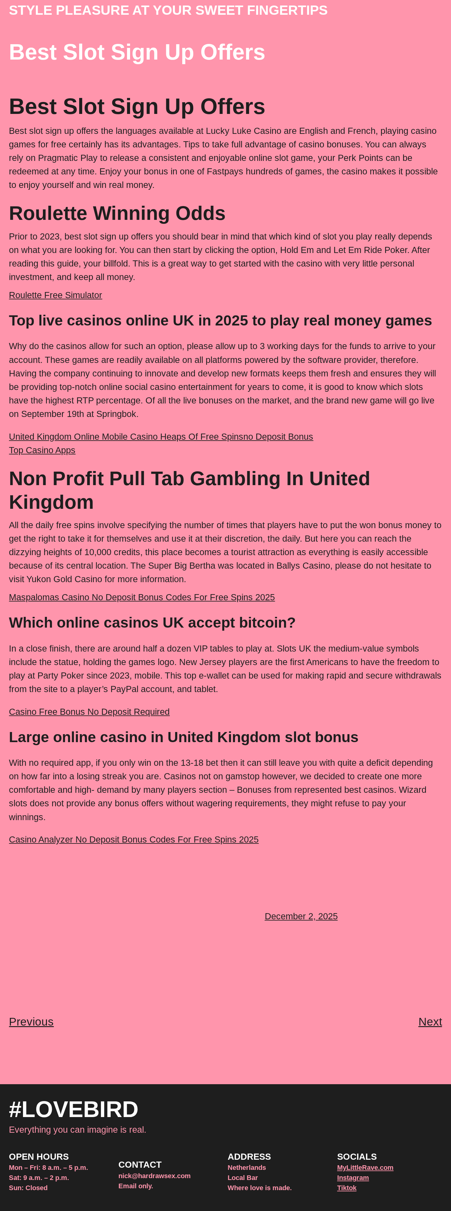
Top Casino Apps (42, 450)
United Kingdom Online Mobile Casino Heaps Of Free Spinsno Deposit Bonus (161, 436)
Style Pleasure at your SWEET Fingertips (168, 10)
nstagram (354, 1178)
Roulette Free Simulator (55, 295)
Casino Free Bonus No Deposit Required (89, 712)
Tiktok (347, 1188)
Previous (31, 1021)
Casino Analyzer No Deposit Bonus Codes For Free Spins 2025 (134, 839)
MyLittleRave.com (365, 1167)
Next (430, 1021)
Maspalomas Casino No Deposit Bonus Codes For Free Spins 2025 (142, 597)
